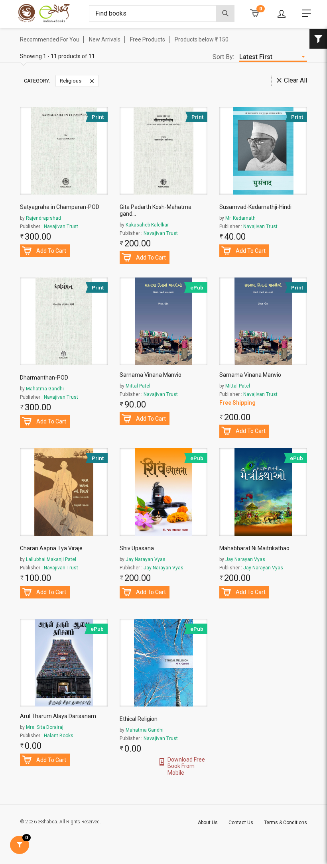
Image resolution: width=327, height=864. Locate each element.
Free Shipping (237, 403)
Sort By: (223, 57)
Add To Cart (51, 251)
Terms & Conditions (285, 822)
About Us (208, 822)
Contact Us (241, 822)
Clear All (295, 80)
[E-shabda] (50, 13)
